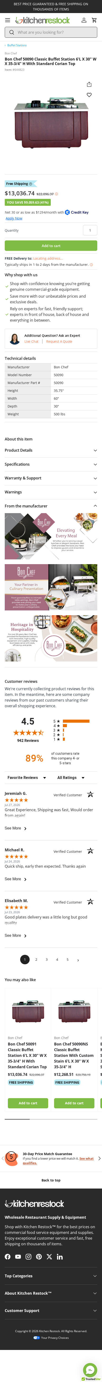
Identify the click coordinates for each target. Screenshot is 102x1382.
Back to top (51, 1180)
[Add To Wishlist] (89, 94)
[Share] (89, 84)
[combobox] (51, 32)
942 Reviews (34, 740)
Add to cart (51, 245)
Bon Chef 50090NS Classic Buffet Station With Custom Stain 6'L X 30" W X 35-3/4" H (74, 1055)
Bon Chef (11, 53)
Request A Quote (59, 341)
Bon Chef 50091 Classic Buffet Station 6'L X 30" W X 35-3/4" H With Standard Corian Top (27, 1055)
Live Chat (31, 341)
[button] (94, 20)
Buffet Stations (17, 45)
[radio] (75, 721)
